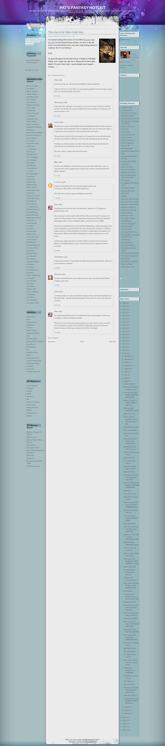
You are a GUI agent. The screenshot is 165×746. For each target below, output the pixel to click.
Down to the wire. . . (130, 414)
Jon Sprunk (30, 267)
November (127, 359)
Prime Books (31, 344)
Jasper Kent (30, 176)
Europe (51, 42)
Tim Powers (30, 229)
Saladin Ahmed (32, 94)
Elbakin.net (30, 458)
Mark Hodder (31, 165)
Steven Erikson (32, 138)
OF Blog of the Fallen (129, 172)
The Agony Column (128, 218)
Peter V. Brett (31, 108)
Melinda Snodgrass (33, 261)
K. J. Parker (30, 226)
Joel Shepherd (31, 256)
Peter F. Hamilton (32, 157)
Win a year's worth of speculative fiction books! (131, 662)
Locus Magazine (32, 385)
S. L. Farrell (30, 141)
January (126, 713)
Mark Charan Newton (34, 218)
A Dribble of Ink (127, 107)
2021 (124, 319)
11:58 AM (57, 198)
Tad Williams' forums (33, 466)
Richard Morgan (32, 212)
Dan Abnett (30, 88)
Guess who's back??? (130, 695)
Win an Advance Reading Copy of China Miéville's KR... (130, 420)
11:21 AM (57, 175)
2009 (124, 717)
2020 (124, 322)
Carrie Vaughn (31, 281)
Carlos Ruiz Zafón (33, 303)
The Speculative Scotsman (130, 253)
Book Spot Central (33, 448)
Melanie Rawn (31, 234)
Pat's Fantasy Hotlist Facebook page (33, 61)
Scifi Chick (125, 193)
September (127, 365)
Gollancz (30, 327)
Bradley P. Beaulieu (33, 105)
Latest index (126, 40)
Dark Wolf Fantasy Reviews (131, 118)
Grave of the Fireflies (130, 430)
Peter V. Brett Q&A (130, 567)
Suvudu (29, 416)
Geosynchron (128, 591)
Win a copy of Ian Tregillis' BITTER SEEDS (130, 518)
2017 (124, 331)
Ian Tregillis (31, 278)
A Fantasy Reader (127, 110)
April (126, 381)
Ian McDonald (31, 201)
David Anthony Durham (35, 132)
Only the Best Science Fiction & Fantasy (129, 176)
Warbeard (57, 274)
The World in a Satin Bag (130, 261)
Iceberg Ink (125, 164)
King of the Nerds (127, 167)
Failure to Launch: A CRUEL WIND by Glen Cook (130, 402)
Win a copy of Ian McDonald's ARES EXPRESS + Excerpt (131, 561)
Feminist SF (125, 145)
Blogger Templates (76, 741)
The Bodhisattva (127, 221)
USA (92, 40)
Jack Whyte (30, 297)
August (126, 369)
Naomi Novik (31, 220)
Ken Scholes (31, 250)
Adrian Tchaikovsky (33, 275)
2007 (124, 723)
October (126, 362)
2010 (124, 353)
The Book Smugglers (128, 224)
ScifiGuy (124, 196)
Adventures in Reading (129, 113)
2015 (124, 337)
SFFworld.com (31, 437)
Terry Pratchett (31, 231)
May (125, 378)
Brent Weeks (31, 286)
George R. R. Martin (33, 196)
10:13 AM (57, 116)
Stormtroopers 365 (130, 602)
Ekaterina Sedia (32, 253)
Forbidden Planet (127, 148)
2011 (124, 350)
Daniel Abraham (32, 91)
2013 (124, 344)
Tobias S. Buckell (32, 113)
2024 (124, 309)
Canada (87, 40)
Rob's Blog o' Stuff (128, 188)
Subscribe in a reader (32, 70)
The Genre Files (127, 229)
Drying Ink (125, 129)
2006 (124, 727)
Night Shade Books (33, 333)
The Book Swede (127, 226)
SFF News (30, 396)
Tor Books (30, 366)
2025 (124, 306)
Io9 (28, 399)
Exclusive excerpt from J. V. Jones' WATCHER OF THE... (132, 536)
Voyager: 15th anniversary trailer (130, 579)
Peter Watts (30, 283)
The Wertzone (126, 258)
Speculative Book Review (130, 199)
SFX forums (30, 455)
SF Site (29, 394)
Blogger (97, 739)
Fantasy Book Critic (128, 134)
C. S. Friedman (31, 149)
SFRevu (29, 410)
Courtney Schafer (32, 248)
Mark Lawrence (32, 187)
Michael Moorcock (33, 209)
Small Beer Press (32, 352)
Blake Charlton (32, 121)
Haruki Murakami (32, 215)
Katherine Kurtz (32, 185)
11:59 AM (57, 332)
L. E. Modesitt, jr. (32, 207)
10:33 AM (57, 305)
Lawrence (58, 182)
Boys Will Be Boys (130, 648)
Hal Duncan (31, 130)
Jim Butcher (31, 116)
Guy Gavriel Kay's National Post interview (130, 572)
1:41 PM (56, 285)
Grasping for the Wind (129, 161)
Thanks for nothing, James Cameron (130, 467)
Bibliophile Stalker (128, 116)
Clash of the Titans (130, 494)
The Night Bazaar (127, 242)
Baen (28, 319)
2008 (124, 720)
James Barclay (31, 102)
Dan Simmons (31, 259)
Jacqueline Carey (32, 119)
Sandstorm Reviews (128, 191)
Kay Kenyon (31, 179)
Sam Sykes (30, 272)
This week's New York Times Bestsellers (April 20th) (131, 477)
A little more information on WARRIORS (129, 670)
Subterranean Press (33, 358)
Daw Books (30, 325)
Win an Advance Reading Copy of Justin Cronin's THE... (132, 596)
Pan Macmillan (32, 338)
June (125, 375)
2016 (124, 334)
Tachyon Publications (34, 360)
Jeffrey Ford (31, 146)
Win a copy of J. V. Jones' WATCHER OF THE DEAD (132, 623)
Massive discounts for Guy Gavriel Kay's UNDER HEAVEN (131, 504)
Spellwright (127, 490)
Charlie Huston (32, 168)
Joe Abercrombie (32, 86)
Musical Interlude (129, 384)
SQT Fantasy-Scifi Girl (129, 210)
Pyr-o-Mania (126, 180)
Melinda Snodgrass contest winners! (130, 447)
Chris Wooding (32, 300)
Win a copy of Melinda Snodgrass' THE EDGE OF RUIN (131, 585)
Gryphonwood (31, 413)
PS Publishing (31, 347)
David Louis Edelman (34, 135)
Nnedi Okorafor (32, 223)
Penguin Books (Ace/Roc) (35, 341)
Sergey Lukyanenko (33, 190)
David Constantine (33, 124)
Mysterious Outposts (128, 169)
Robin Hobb (31, 163)
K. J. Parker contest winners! (130, 655)
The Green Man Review (129, 232)
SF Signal (30, 388)
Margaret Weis (31, 289)
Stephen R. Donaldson (34, 127)
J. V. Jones (30, 171)
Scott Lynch (31, 193)
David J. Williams (32, 292)
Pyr (28, 349)
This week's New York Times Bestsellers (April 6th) (131, 607)
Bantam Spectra (32, 322)
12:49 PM (57, 268)
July (125, 372)
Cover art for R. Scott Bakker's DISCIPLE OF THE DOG (131, 394)
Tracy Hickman (32, 160)
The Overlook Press (33, 363)
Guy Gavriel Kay (32, 174)
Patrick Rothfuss (32, 239)
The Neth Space (127, 240)
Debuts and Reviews (128, 126)
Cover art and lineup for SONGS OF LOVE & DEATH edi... (131, 700)
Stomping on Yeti (127, 215)
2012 (124, 347)
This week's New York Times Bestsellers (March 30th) (131, 689)
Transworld (30, 369)
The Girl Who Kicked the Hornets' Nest (131, 388)
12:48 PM (57, 250)
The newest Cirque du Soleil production (131, 614)
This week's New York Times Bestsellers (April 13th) (131, 528)
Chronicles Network (33, 402)
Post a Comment (53, 338)
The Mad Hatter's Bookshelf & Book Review (131, 236)
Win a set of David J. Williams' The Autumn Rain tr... (130, 441)
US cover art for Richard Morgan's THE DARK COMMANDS (132, 485)
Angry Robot (31, 316)
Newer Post (51, 341)
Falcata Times (126, 132)
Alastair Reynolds (33, 237)
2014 (124, 341)
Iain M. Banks (31, 99)
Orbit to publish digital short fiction (131, 554)
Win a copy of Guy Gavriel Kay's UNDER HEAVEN (130, 637)
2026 (124, 303)
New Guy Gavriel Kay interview (131, 511)
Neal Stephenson (32, 270)
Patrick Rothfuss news (131, 427)
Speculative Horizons (129, 207)
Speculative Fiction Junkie (130, 202)
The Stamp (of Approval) (130, 256)
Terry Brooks (31, 110)
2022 (124, 316)
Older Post (112, 341)
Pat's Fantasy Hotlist (83, 7)
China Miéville (32, 204)
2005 (124, 730)
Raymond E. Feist (32, 143)
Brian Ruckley (31, 242)
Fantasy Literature (127, 140)
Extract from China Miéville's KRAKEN (131, 630)
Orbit (28, 336)
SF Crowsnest (31, 405)
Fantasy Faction (127, 137)
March (126, 707)
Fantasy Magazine (127, 143)
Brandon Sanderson (33, 245)
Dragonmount (31, 445)
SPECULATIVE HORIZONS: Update (131, 409)
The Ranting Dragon (128, 245)
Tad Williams (31, 294)
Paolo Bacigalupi (32, 97)
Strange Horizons (32, 407)
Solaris (29, 355)
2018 (124, 328)
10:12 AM (57, 96)
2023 (124, 312)
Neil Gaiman (31, 152)
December (127, 356)
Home (82, 341)
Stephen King (31, 182)
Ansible (29, 391)
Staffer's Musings (127, 213)
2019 (124, 325)
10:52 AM (57, 156)
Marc (56, 204)
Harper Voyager (32, 330)
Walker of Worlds (127, 264)
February (127, 710)
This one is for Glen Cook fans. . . (67, 32)
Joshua (56, 122)
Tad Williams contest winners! (130, 677)
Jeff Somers (30, 264)
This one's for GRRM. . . (131, 618)
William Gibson (32, 154)
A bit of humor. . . (129, 681)
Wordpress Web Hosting (76, 742)
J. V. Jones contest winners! (129, 462)
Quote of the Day (129, 457)
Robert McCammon (33, 198)
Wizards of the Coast (33, 371)
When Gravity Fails (128, 267)
